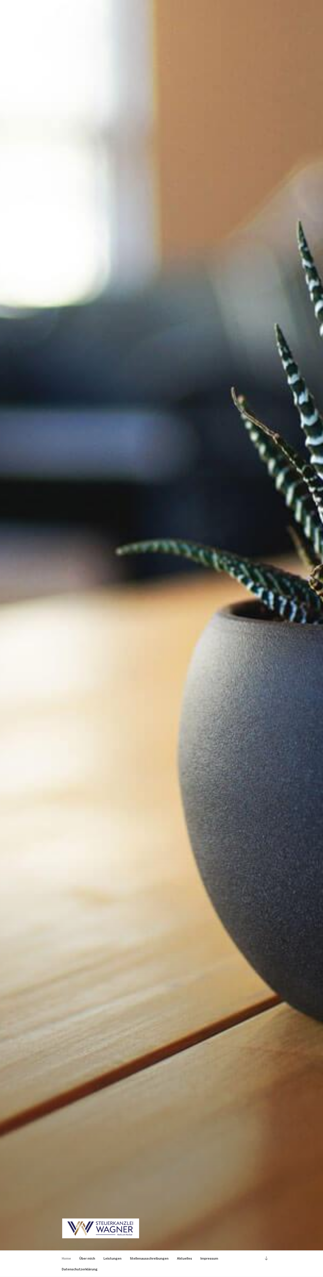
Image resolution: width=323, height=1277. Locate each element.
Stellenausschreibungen (149, 1258)
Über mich (87, 1258)
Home (66, 1258)
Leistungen (112, 1258)
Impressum (209, 1258)
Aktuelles (184, 1258)
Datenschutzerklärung (80, 1269)
